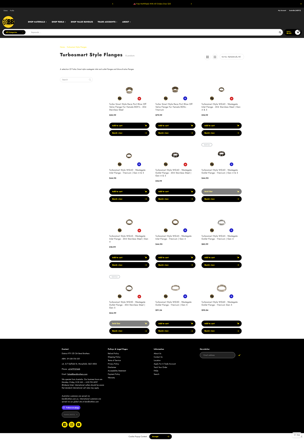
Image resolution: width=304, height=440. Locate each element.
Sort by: (224, 57)
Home (62, 47)
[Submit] (239, 355)
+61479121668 (74, 369)
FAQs (156, 370)
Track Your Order (160, 367)
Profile (12, 11)
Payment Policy (114, 374)
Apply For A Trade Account (165, 363)
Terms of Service (114, 360)
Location (157, 360)
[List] (215, 57)
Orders (6, 11)
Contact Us (158, 357)
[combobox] (76, 79)
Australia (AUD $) (295, 11)
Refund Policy (113, 353)
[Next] (191, 4)
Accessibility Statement (117, 370)
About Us (157, 353)
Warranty (111, 377)
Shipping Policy (114, 357)
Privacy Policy (113, 363)
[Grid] (207, 57)
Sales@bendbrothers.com (77, 374)
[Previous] (113, 4)
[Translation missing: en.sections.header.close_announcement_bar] (301, 4)
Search (156, 374)
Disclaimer (112, 367)
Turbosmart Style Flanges (76, 47)
